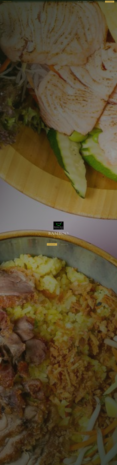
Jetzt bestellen (99, 1)
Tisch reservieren (109, 1)
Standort (91, 1)
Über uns (79, 1)
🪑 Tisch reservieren (64, 244)
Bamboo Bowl (7, 1)
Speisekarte (85, 1)
